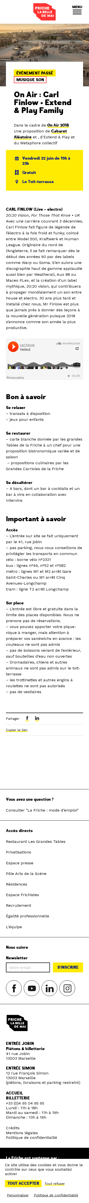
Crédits (13, 1128)
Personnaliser (18, 1195)
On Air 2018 (58, 125)
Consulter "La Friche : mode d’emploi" (42, 810)
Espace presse (19, 863)
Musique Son (30, 79)
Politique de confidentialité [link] (56, 1195)
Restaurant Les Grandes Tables (36, 841)
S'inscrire (68, 967)
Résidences (16, 884)
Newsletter (17, 958)
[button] (77, 12)
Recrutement (18, 905)
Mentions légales (22, 1132)
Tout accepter (23, 1183)
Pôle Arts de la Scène (26, 873)
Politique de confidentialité (31, 1137)
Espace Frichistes (22, 894)
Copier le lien (16, 730)
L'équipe (14, 927)
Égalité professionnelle (27, 916)
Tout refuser (54, 1183)
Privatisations (18, 852)
